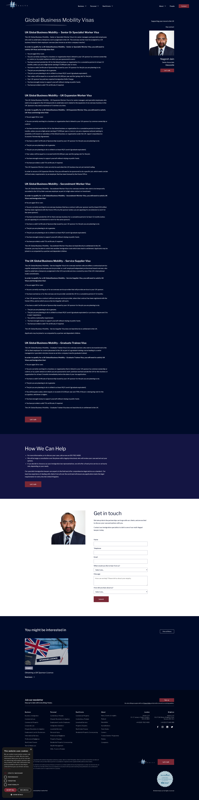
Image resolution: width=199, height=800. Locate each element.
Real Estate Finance (31, 742)
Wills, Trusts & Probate (57, 749)
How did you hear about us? (103, 588)
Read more (7, 769)
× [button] (31, 749)
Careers (103, 732)
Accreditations (105, 726)
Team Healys (105, 729)
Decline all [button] (24, 790)
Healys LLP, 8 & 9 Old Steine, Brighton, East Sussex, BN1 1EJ (164, 717)
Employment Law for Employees (60, 722)
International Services (32, 735)
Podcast (103, 719)
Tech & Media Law (30, 745)
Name (96, 539)
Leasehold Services (56, 729)
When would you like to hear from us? (107, 566)
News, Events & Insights (108, 715)
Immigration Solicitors (57, 726)
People (172, 6)
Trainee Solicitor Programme (110, 735)
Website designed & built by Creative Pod (36, 790)
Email (96, 557)
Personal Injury (55, 732)
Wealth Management (56, 745)
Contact (184, 6)
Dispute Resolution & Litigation (34, 729)
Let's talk (167, 70)
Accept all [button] (10, 790)
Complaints (104, 742)
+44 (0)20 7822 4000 (143, 722)
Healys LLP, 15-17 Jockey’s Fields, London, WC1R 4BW (140, 717)
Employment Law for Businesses (35, 732)
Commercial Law (30, 719)
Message (97, 574)
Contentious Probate (57, 716)
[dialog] (17, 772)
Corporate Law (29, 726)
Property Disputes (56, 739)
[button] (82, 6)
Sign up (166, 700)
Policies (103, 739)
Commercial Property (31, 722)
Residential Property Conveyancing (61, 742)
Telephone (97, 548)
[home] (17, 5)
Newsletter (104, 722)
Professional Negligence (32, 739)
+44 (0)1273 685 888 (167, 722)
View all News (167, 631)
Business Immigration (32, 716)
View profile (169, 65)
